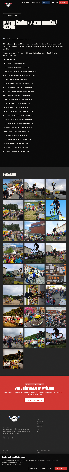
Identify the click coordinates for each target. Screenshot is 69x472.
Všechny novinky (12, 15)
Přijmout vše (60, 468)
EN (57, 2)
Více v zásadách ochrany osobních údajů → (12, 464)
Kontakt (39, 431)
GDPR (38, 452)
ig (4, 437)
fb (8, 437)
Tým (38, 429)
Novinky (39, 426)
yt (12, 437)
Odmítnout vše (46, 468)
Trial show (6, 452)
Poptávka (63, 2)
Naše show (40, 421)
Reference (40, 424)
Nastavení (33, 468)
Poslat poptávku (33, 400)
